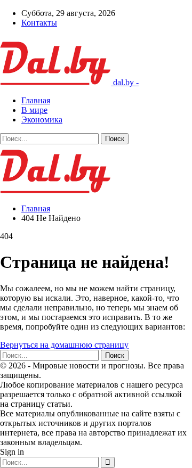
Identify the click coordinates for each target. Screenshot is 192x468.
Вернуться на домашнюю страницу (64, 344)
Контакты (39, 22)
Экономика (41, 119)
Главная (35, 100)
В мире (34, 109)
